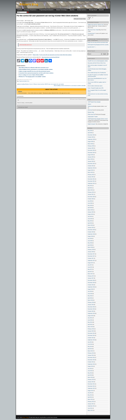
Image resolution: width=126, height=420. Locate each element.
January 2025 (91, 148)
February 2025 (91, 145)
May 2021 (90, 185)
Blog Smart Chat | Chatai (93, 29)
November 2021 (91, 181)
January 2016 (91, 304)
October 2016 (91, 284)
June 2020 (90, 203)
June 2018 (90, 240)
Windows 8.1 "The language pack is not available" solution (32, 76)
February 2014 (91, 353)
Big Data (72, 9)
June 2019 (90, 218)
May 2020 (90, 205)
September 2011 (91, 406)
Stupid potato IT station (93, 116)
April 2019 (90, 223)
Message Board (93, 9)
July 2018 (90, 238)
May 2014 (90, 346)
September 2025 (91, 139)
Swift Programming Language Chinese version (98, 118)
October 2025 (91, 137)
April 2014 (90, 348)
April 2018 (90, 245)
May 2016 (90, 295)
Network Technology (61, 9)
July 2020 (90, 201)
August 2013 (90, 366)
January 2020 (91, 212)
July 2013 (90, 368)
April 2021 (90, 187)
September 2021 (91, 183)
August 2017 (90, 262)
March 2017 (90, 273)
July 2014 (90, 342)
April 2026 (90, 132)
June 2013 (90, 370)
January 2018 (91, 251)
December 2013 (91, 357)
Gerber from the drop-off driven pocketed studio (98, 42)
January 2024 (91, 157)
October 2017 (91, 258)
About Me (101, 9)
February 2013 (91, 379)
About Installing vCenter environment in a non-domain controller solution (36, 69)
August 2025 (90, 141)
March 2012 (90, 399)
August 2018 (90, 236)
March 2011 (90, 410)
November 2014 (91, 335)
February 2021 (91, 192)
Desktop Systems (81, 9)
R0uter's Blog (29, 4)
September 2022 (91, 167)
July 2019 (90, 216)
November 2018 (91, 229)
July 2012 (90, 392)
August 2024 (90, 154)
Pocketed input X (91, 33)
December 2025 (91, 134)
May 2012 (90, 395)
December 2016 (91, 280)
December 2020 (91, 196)
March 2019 (90, 225)
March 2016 (90, 300)
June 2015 (90, 320)
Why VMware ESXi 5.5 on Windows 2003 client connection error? (34, 67)
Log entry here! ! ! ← (92, 47)
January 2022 (91, 176)
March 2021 (90, 190)
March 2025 (90, 143)
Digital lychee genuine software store (95, 24)
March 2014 (90, 350)
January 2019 (91, 227)
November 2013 (91, 359)
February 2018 (91, 249)
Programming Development (46, 9)
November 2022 (91, 163)
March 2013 (90, 377)
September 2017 (91, 260)
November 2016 (91, 282)
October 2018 (91, 231)
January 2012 (91, 403)
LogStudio (19, 9)
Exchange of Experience (30, 9)
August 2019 (90, 214)
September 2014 (91, 339)
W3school (90, 110)
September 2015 (91, 313)
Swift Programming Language (94, 101)
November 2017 (91, 256)
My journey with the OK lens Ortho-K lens (97, 63)
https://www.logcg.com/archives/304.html (50, 57)
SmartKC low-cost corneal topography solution (98, 60)
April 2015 (90, 324)
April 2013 (90, 375)
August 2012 (90, 390)
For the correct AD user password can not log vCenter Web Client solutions (47, 16)
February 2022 (91, 174)
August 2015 (90, 315)
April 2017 (90, 271)
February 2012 (91, 401)
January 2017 (91, 278)
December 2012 (91, 383)
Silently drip (90, 106)
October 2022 (91, 165)
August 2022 (90, 170)
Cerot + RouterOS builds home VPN (95, 88)
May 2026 (90, 130)
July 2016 (90, 291)
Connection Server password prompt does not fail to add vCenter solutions (36, 73)
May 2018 (90, 242)
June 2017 (90, 267)
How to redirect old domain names (95, 85)
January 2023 (91, 161)
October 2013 (91, 361)
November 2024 (91, 152)
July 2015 (90, 317)
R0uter (20, 91)
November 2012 (91, 386)
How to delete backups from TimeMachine (97, 72)
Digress (89, 104)
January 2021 (91, 194)
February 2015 (91, 328)
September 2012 (91, 388)
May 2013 (90, 372)
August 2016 (90, 289)
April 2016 (90, 298)
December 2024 (91, 150)
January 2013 (91, 381)
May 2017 (90, 269)
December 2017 (91, 253)
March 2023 (90, 159)
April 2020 (90, 207)
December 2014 (91, 333)
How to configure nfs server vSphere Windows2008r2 (31, 74)
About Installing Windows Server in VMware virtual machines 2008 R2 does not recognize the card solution (41, 84)
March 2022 (90, 172)
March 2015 (90, 326)
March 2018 (90, 247)
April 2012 (90, 397)
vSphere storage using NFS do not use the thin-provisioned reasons (34, 71)
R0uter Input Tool (91, 114)
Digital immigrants (91, 124)
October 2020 (91, 198)
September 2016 (91, 287)
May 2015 (90, 322)
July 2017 (90, 264)
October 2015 (91, 311)
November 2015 (91, 309)
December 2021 (91, 179)
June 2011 (90, 408)
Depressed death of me (24, 81)
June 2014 (90, 344)
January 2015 (91, 331)
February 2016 (91, 302)
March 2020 (90, 209)
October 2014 (91, 337)
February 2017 (91, 276)
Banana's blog (91, 112)
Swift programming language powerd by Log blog (98, 44)
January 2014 (91, 355)
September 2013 (91, 364)
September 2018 (91, 234)
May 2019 (90, 220)
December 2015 (91, 306)
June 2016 (90, 293)
